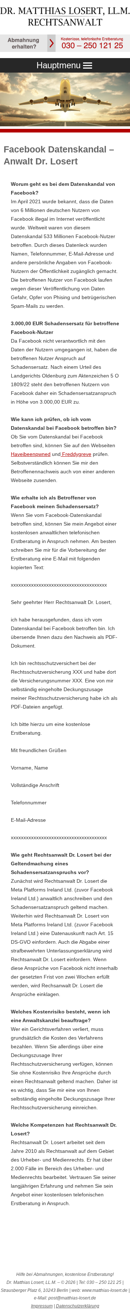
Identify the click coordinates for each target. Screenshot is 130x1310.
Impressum (42, 1306)
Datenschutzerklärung (77, 1306)
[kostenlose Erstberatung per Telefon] (65, 50)
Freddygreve (76, 454)
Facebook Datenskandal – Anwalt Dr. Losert (59, 155)
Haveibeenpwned (31, 454)
